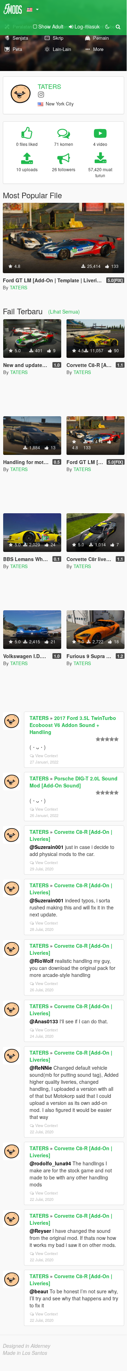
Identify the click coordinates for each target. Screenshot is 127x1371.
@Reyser (40, 1230)
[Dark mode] (107, 26)
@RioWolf (41, 960)
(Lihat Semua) (64, 311)
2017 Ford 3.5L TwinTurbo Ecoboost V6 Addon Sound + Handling (73, 724)
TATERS (49, 86)
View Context (46, 755)
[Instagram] (41, 94)
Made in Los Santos (25, 1352)
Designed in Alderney (26, 1345)
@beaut (39, 1291)
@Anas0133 (44, 1021)
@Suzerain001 (47, 846)
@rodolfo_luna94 (50, 1163)
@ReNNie (41, 1067)
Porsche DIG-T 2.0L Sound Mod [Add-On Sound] (74, 782)
